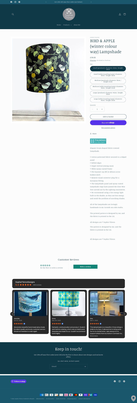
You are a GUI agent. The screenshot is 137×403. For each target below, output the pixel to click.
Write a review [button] (85, 267)
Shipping (93, 60)
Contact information (84, 398)
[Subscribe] (85, 366)
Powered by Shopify (28, 398)
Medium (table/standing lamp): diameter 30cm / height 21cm (108, 87)
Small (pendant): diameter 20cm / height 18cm (108, 68)
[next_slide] (125, 314)
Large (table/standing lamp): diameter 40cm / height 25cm (108, 99)
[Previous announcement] (46, 2)
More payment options (108, 127)
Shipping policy (71, 398)
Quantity (93, 105)
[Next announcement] (91, 2)
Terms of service (60, 398)
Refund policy (40, 398)
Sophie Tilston (19, 398)
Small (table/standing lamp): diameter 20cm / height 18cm (108, 74)
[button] (13, 14)
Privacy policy (50, 398)
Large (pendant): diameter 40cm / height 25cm (108, 93)
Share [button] (94, 133)
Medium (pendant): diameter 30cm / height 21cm (108, 81)
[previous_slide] (12, 314)
